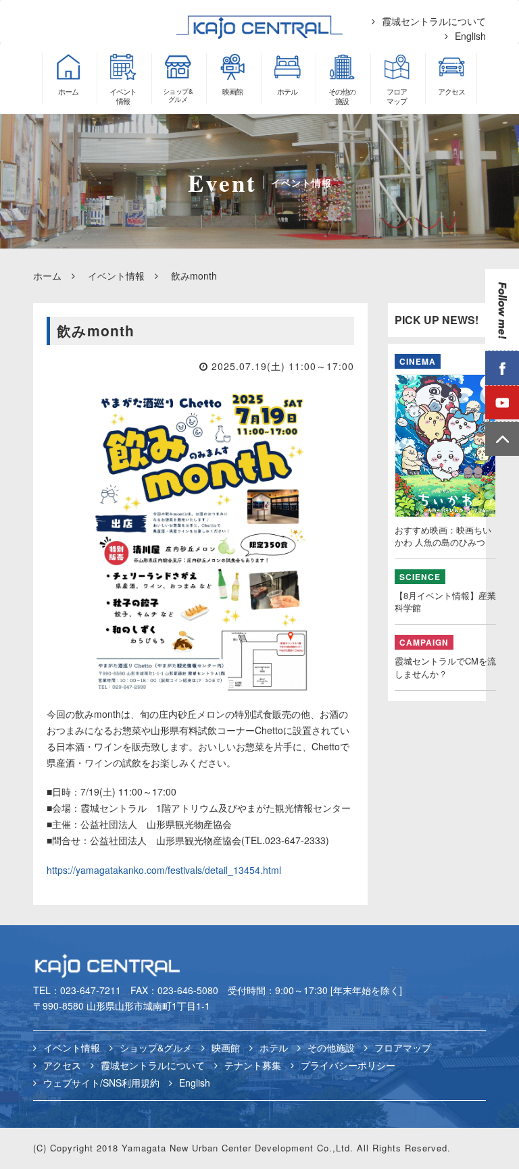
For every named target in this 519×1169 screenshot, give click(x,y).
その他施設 (331, 1047)
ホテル (274, 1047)
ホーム (47, 275)
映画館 (226, 1047)
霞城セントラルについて (434, 21)
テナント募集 (252, 1065)
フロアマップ (402, 1047)
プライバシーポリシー (348, 1065)
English (470, 36)
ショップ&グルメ (156, 1047)
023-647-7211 (90, 990)
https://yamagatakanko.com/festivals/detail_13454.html (164, 870)
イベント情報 (116, 275)
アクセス (62, 1065)
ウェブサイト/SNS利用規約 (101, 1082)
